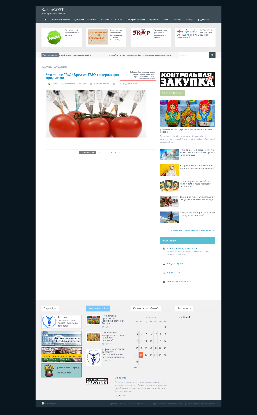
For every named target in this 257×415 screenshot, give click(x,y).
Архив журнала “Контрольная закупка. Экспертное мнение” (160, 404)
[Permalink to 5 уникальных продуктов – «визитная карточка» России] (187, 114)
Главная (122, 404)
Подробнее (120, 395)
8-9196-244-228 (173, 272)
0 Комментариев (101, 84)
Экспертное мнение (136, 20)
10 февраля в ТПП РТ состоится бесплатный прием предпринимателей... (113, 353)
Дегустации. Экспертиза (85, 20)
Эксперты (177, 20)
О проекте (113, 404)
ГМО (119, 84)
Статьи (151, 76)
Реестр (189, 20)
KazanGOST (52, 9)
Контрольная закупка (60, 20)
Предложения (203, 20)
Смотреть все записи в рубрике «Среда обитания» (192, 231)
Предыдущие (88, 152)
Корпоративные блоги (159, 20)
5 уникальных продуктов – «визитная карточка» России (186, 130)
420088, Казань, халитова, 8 (182, 248)
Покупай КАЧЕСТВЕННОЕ (111, 20)
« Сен (136, 367)
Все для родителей (146, 72)
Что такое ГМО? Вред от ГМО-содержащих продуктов (82, 76)
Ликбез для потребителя (143, 74)
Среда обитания (141, 76)
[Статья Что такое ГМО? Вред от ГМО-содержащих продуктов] (96, 113)
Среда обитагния (129, 84)
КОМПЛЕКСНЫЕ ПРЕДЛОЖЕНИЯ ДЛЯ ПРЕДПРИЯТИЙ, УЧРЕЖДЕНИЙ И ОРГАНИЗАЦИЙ (194, 34)
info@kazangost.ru (175, 263)
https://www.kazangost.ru (179, 281)
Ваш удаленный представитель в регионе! (72, 32)
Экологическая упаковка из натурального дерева (160, 34)
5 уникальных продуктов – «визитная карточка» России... (113, 319)
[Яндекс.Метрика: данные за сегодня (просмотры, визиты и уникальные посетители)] (49, 403)
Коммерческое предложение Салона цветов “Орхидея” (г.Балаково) (116, 35)
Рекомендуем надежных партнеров (201, 404)
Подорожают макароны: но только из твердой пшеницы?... (113, 336)
